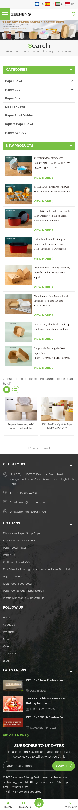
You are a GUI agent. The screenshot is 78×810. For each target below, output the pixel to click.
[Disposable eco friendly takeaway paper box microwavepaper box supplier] (18, 275)
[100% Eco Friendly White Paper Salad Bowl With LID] (57, 409)
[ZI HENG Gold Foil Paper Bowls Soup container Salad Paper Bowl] (18, 194)
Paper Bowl (13, 81)
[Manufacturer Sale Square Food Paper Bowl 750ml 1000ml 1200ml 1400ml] (18, 304)
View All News (14, 735)
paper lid (9, 554)
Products (8, 631)
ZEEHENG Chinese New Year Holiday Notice (45, 701)
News (6, 639)
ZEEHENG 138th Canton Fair (45, 717)
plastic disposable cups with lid (24, 597)
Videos (7, 646)
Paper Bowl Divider (19, 115)
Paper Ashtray (15, 132)
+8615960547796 (26, 493)
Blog (6, 660)
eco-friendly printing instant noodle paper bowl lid (36, 569)
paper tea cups (13, 576)
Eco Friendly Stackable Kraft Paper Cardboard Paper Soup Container (53, 326)
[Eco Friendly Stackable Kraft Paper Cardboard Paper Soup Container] (18, 332)
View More (42, 178)
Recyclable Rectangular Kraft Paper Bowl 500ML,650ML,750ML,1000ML (52, 353)
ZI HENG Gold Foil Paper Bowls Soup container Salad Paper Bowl (52, 189)
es (52, 4)
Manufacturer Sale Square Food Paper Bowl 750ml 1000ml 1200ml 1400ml (51, 300)
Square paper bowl (19, 124)
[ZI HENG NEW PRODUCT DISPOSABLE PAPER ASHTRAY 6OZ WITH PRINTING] (18, 166)
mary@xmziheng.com (33, 502)
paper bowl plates (14, 547)
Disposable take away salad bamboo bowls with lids (21, 426)
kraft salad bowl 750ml (18, 562)
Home (14, 51)
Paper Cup (12, 89)
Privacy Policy (19, 786)
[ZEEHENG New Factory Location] (13, 685)
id (72, 4)
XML (6, 786)
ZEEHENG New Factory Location (48, 680)
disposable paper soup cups (21, 533)
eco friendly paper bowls (19, 540)
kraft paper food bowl (17, 583)
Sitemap (62, 782)
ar (62, 4)
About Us (9, 624)
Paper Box (12, 98)
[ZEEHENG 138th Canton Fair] (13, 722)
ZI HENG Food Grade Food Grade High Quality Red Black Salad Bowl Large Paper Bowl (52, 215)
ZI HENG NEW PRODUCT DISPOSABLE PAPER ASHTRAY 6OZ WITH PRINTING (52, 163)
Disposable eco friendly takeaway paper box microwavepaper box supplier (52, 272)
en (42, 4)
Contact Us (10, 653)
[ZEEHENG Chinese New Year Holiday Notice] (13, 703)
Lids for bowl (15, 107)
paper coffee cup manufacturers (24, 590)
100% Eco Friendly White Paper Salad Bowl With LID (57, 426)
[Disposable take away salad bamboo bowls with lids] (21, 409)
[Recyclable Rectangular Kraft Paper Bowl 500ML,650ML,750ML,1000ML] (18, 356)
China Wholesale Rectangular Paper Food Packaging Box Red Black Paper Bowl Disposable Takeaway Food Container (51, 244)
